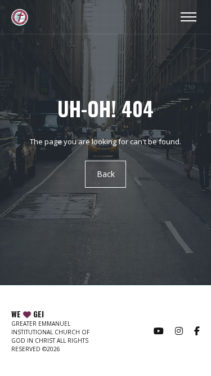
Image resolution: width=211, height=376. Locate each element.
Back (106, 174)
